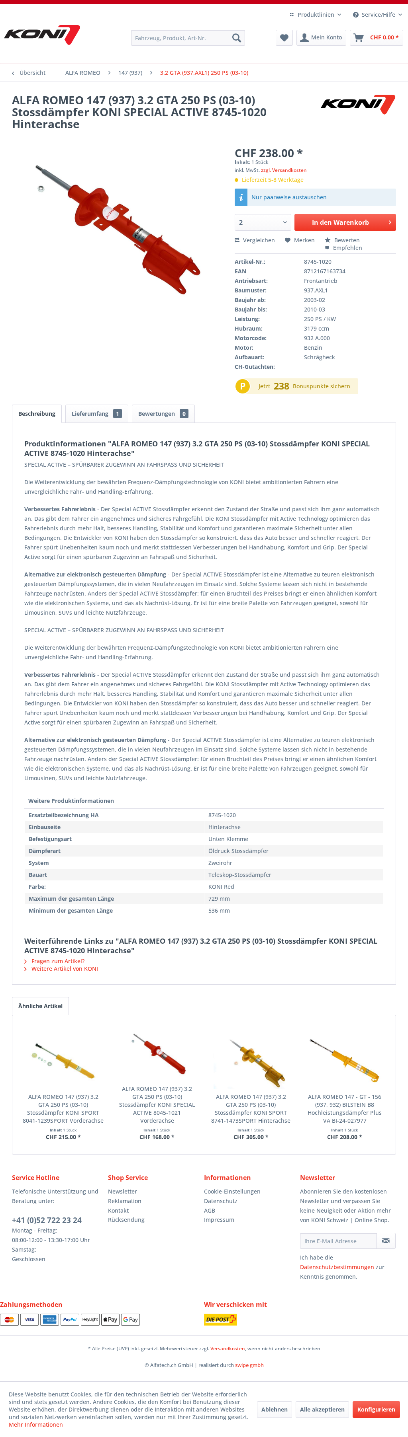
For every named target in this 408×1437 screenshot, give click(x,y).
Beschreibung (36, 413)
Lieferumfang (95, 413)
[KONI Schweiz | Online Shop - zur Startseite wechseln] (42, 35)
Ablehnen (274, 1409)
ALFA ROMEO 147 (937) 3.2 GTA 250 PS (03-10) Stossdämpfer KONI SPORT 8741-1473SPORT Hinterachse (250, 1108)
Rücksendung (126, 1219)
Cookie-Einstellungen (232, 1191)
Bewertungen (162, 413)
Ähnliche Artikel (40, 1006)
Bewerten (346, 240)
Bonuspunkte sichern (321, 386)
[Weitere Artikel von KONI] (357, 108)
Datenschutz (220, 1201)
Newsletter (122, 1191)
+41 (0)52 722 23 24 (47, 1220)
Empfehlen (347, 247)
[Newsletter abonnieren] (386, 1241)
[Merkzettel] (284, 38)
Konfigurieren (376, 1409)
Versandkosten (227, 1348)
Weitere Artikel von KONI (64, 968)
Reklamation (124, 1201)
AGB (209, 1210)
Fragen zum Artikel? (57, 961)
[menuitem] (188, 38)
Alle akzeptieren (322, 1409)
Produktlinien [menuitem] (316, 14)
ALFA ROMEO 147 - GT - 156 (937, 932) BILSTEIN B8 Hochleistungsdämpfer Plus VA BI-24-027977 (345, 1108)
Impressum (219, 1219)
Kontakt (118, 1210)
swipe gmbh (249, 1365)
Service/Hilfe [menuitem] (378, 14)
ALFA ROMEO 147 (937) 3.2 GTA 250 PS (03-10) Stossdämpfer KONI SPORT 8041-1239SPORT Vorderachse (63, 1108)
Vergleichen (258, 240)
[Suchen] (236, 38)
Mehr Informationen (36, 1424)
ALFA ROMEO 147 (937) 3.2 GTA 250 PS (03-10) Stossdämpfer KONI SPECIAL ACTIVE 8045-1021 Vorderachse (157, 1104)
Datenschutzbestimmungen (337, 1267)
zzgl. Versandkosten (284, 170)
